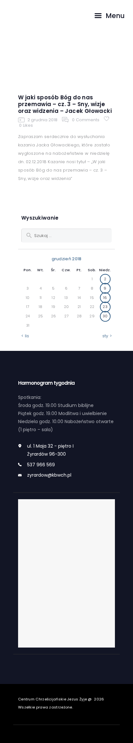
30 (105, 316)
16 (105, 297)
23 (105, 306)
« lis (25, 336)
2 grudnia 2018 (42, 120)
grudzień (79, 66)
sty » (107, 336)
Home (32, 66)
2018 (53, 66)
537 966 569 (41, 464)
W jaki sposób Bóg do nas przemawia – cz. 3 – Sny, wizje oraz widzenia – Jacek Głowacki (65, 104)
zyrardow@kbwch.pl (49, 475)
